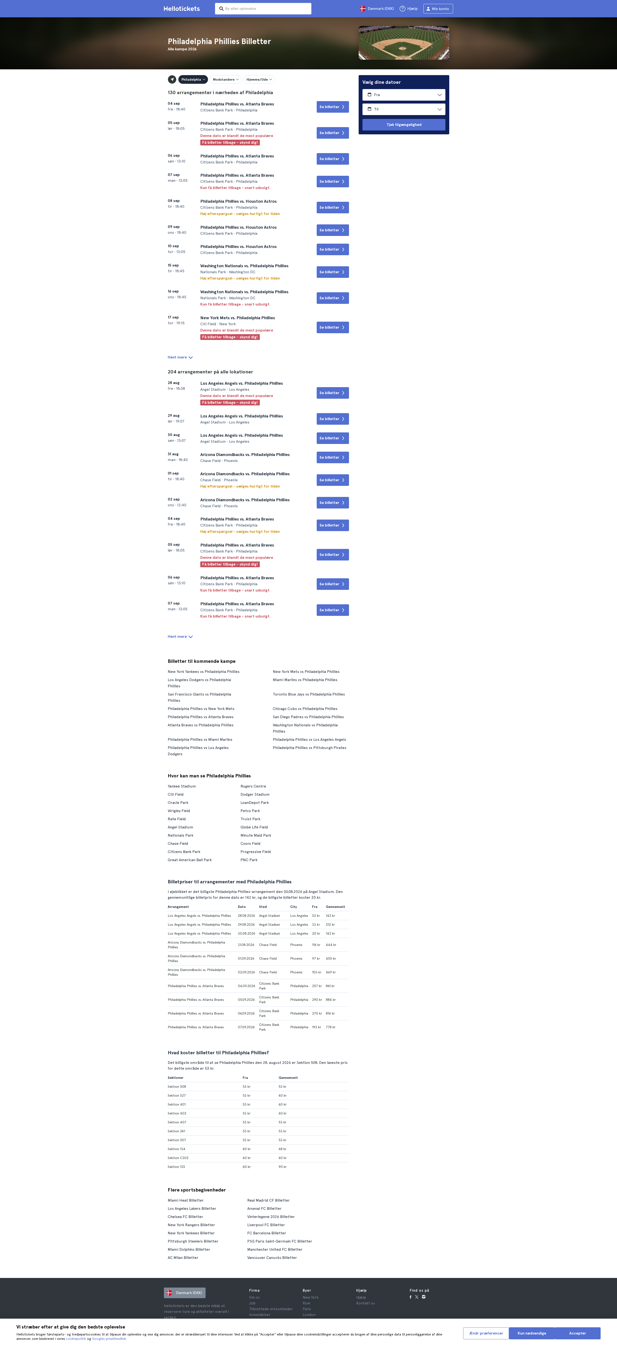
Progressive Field (256, 851)
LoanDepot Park (255, 802)
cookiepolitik (76, 1339)
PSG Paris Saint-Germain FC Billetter (279, 1241)
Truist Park (250, 819)
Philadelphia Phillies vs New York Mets (201, 708)
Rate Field (177, 819)
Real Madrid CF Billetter (268, 1200)
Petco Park (250, 810)
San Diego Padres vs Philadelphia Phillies (308, 717)
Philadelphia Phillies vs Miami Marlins (200, 739)
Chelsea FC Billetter (185, 1216)
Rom (306, 1303)
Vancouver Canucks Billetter (272, 1257)
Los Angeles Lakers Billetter (192, 1208)
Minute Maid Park (256, 835)
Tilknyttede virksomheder (271, 1309)
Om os (254, 1297)
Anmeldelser (259, 1315)
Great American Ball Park (190, 860)
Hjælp (361, 1297)
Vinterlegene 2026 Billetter (271, 1216)
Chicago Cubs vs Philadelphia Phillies (305, 708)
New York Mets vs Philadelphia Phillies (306, 671)
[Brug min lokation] (172, 79)
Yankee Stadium (182, 786)
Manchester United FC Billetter (274, 1249)
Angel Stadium (180, 827)
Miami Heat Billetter (186, 1200)
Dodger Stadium (255, 794)
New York (310, 1297)
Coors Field (251, 843)
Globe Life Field (254, 827)
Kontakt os (365, 1303)
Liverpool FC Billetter (266, 1225)
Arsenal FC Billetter (264, 1208)
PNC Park (249, 860)
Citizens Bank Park (184, 851)
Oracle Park (178, 802)
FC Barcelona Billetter (266, 1233)
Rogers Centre (253, 786)
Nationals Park (180, 835)
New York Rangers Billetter (191, 1225)
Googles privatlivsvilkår (109, 1339)
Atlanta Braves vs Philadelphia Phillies (201, 725)
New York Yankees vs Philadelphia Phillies (204, 671)
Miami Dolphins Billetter (189, 1249)
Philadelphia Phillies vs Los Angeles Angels (309, 739)
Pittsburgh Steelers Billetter (193, 1241)
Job (252, 1303)
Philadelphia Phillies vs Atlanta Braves (201, 717)
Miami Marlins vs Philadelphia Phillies (305, 679)
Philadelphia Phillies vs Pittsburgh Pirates (309, 747)
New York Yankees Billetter (191, 1233)
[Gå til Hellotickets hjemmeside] (182, 9)
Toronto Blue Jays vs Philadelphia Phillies (309, 694)
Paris (307, 1309)
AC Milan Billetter (183, 1257)
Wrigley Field (179, 810)
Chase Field (178, 843)
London (309, 1315)
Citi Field (176, 794)
